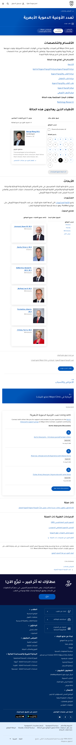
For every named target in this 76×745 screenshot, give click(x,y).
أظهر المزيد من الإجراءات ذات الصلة (62, 538)
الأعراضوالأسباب (69, 30)
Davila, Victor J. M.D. (24, 247)
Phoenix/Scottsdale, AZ (59, 129)
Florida (68, 228)
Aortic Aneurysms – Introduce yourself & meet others (52, 437)
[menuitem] (68, 31)
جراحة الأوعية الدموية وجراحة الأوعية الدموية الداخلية (53, 69)
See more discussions (61, 488)
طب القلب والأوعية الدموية (63, 84)
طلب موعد (67, 23)
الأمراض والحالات (66, 11)
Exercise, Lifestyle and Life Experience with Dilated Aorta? (51, 456)
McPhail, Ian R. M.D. (24, 289)
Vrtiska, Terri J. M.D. (24, 330)
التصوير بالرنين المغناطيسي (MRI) (62, 522)
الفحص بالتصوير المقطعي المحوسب (61, 528)
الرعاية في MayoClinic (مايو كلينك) (45, 30)
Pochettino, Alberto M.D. (24, 311)
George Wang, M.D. (33, 132)
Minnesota (67, 231)
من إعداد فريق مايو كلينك (65, 355)
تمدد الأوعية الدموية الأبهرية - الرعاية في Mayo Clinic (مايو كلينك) (52, 360)
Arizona (68, 225)
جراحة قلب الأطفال (66, 79)
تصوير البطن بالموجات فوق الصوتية (62, 533)
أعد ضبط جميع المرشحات (58, 172)
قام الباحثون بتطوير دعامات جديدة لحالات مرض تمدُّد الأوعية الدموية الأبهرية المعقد (46, 508)
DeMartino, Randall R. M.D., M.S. (24, 269)
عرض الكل (67, 234)
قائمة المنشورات (63, 203)
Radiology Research (65, 102)
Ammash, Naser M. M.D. (23, 227)
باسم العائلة (52, 134)
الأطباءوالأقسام (58, 30)
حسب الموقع (52, 125)
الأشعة (71, 65)
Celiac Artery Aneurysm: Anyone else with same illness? (52, 475)
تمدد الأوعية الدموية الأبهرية (49, 18)
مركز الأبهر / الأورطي (66, 93)
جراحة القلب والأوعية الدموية (62, 74)
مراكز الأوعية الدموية (66, 88)
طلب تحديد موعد (66, 368)
